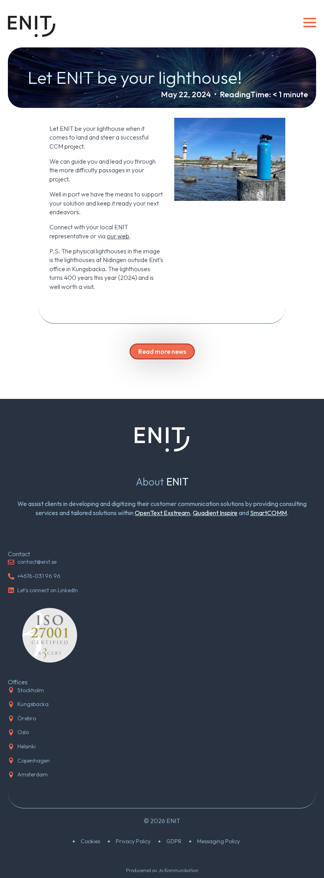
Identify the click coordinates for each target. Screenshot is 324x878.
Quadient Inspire (215, 513)
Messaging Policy (218, 841)
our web (118, 236)
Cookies (90, 841)
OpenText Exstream (162, 513)
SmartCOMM (268, 513)
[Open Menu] (309, 22)
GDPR (173, 841)
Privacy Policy (133, 841)
